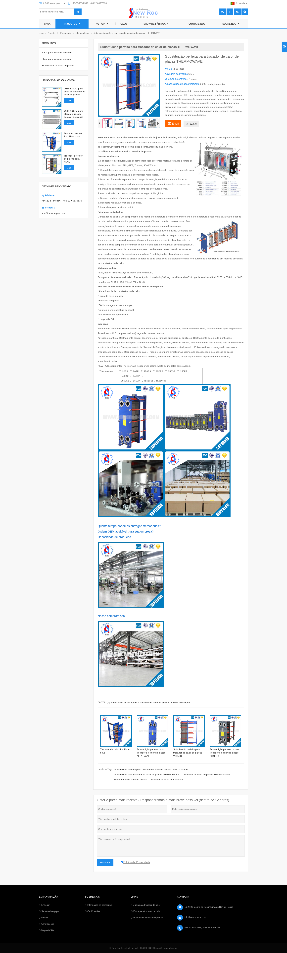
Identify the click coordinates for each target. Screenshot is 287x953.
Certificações (47, 924)
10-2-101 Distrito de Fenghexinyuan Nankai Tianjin (209, 907)
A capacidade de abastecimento (182, 83)
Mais (68, 100)
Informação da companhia (99, 905)
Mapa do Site (47, 930)
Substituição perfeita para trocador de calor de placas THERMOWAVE (151, 769)
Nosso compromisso (111, 616)
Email (173, 123)
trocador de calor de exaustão (167, 779)
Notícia (101, 23)
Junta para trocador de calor (57, 52)
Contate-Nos (197, 23)
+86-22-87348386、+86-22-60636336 (89, 3)
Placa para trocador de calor (57, 59)
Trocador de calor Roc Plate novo (73, 135)
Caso (123, 23)
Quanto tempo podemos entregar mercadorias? (129, 526)
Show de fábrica (155, 23)
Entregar (45, 905)
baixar (191, 123)
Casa (47, 23)
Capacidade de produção (114, 537)
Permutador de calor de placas (75, 33)
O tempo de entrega (176, 78)
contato (183, 896)
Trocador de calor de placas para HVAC (73, 158)
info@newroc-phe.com (54, 3)
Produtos (71, 23)
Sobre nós (229, 23)
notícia (44, 917)
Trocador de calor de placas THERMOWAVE (207, 774)
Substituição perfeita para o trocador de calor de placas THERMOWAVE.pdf (148, 702)
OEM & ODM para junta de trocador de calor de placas (74, 91)
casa (41, 33)
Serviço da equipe (50, 911)
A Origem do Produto (176, 73)
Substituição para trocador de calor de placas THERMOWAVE (146, 774)
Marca (169, 68)
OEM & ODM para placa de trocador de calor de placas (73, 114)
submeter (105, 862)
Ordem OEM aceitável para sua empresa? (126, 531)
